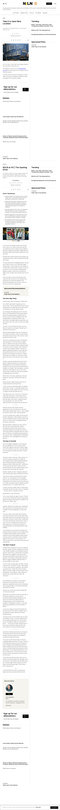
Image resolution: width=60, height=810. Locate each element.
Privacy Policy (38, 807)
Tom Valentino (15, 180)
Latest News (16, 12)
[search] (6, 4)
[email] (20, 40)
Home (4, 18)
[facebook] (11, 40)
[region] (30, 807)
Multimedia (38, 12)
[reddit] (17, 40)
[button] (4, 4)
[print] (28, 40)
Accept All (54, 807)
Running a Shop (24, 12)
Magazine (45, 12)
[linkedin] (13, 40)
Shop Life (32, 12)
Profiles (5, 164)
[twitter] (15, 40)
